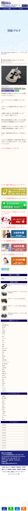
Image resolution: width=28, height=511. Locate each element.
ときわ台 (4, 415)
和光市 (3, 413)
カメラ (3, 342)
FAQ (8, 471)
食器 (3, 344)
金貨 (3, 346)
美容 (3, 385)
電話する (4, 508)
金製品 (3, 331)
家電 (3, 369)
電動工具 (4, 373)
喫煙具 (3, 371)
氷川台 (3, 419)
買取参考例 (18, 467)
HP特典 (23, 467)
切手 (3, 354)
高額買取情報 (5, 325)
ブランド (12, 90)
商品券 (3, 356)
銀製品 (3, 333)
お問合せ (12, 471)
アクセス (21, 8)
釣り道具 (4, 377)
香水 (3, 381)
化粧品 (3, 383)
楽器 (3, 379)
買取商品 (13, 467)
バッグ (3, 335)
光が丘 (3, 400)
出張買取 (14, 469)
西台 (3, 417)
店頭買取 (9, 469)
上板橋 (3, 411)
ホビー (3, 387)
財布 (3, 336)
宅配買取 (19, 469)
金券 (3, 358)
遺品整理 (23, 469)
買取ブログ (4, 469)
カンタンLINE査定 (10, 508)
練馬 (3, 402)
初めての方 (8, 467)
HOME (3, 467)
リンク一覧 (17, 474)
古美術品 (4, 367)
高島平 (3, 407)
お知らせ (4, 391)
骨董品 (3, 365)
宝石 (3, 329)
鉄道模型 (4, 360)
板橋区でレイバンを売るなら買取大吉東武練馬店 (16, 298)
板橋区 (3, 396)
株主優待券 (4, 364)
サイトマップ (11, 474)
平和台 (3, 404)
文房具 (3, 375)
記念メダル (4, 348)
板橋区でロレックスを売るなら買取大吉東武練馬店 (17, 305)
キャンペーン (23, 508)
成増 (3, 409)
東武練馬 (17, 90)
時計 (3, 340)
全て (2, 90)
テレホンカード (6, 362)
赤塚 (3, 406)
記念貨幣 (4, 350)
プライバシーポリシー (20, 471)
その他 (3, 389)
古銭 (3, 352)
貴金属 (3, 327)
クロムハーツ (7, 90)
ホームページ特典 (7, 8)
